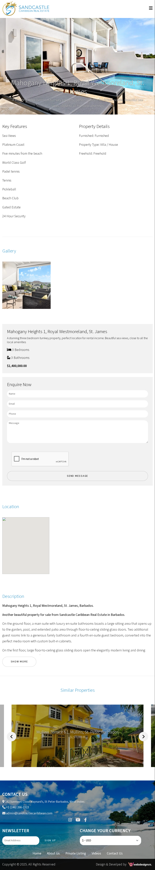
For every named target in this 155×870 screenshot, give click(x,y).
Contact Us (115, 853)
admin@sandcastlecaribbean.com (29, 813)
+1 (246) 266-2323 (17, 807)
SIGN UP (50, 840)
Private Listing (75, 853)
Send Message (77, 476)
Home (37, 853)
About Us (53, 853)
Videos (96, 853)
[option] (77, 736)
